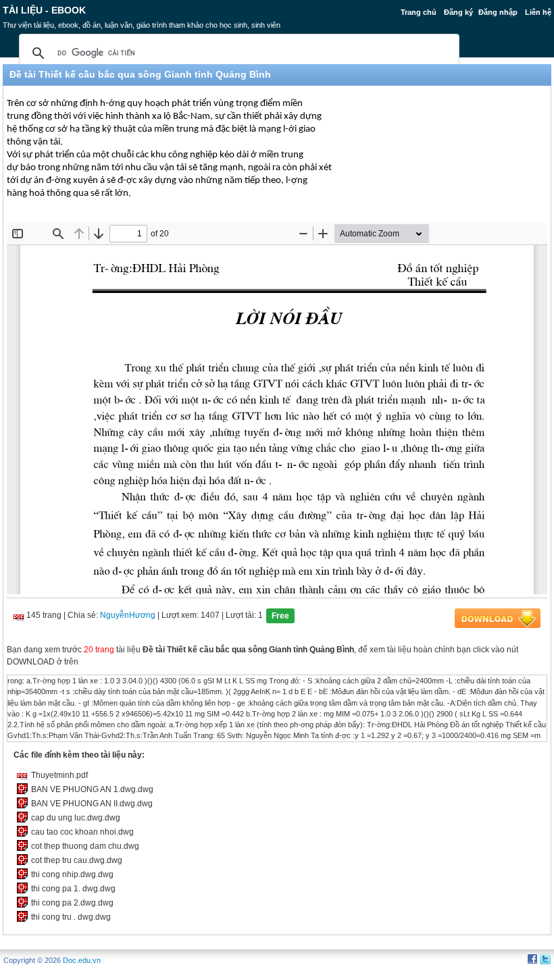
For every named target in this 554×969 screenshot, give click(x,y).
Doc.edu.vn (82, 960)
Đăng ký (458, 12)
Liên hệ (538, 12)
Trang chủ (418, 12)
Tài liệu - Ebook (44, 10)
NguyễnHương (127, 615)
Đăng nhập (498, 12)
